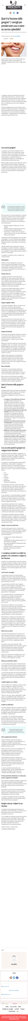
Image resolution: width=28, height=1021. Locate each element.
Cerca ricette (13, 1006)
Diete (19, 1006)
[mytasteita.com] (5, 994)
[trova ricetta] (5, 986)
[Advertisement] (14, 80)
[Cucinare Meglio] (14, 990)
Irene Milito (17, 36)
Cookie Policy (12, 1011)
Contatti (17, 1009)
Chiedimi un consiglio (7, 1009)
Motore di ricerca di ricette (5, 983)
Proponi (22, 1009)
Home (7, 1006)
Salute (11, 38)
